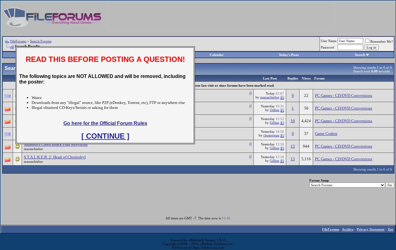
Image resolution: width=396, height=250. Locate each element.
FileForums (18, 41)
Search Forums (40, 41)
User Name (329, 41)
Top (390, 229)
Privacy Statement (371, 229)
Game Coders (326, 133)
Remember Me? (381, 41)
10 (293, 121)
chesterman (271, 135)
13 (293, 146)
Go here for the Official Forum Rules (105, 123)
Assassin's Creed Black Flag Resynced (56, 144)
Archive (348, 229)
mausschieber (269, 97)
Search (360, 55)
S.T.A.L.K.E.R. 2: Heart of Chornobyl (55, 157)
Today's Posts (289, 55)
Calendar (217, 55)
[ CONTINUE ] (105, 136)
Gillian (274, 110)
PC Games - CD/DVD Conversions (343, 95)
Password (327, 47)
